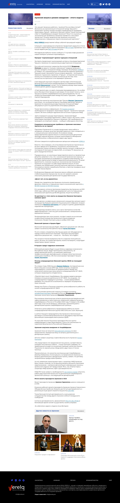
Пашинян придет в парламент (17, 59)
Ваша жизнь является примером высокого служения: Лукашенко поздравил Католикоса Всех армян (18, 126)
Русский (37, 14)
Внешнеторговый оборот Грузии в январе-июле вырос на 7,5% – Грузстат (19, 159)
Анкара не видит (68, 109)
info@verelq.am (20, 494)
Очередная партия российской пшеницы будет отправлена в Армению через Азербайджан (99, 113)
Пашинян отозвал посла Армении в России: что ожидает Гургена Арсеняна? (18, 142)
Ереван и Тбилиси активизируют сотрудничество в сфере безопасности (19, 65)
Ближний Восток (59, 4)
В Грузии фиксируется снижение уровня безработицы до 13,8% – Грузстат (99, 105)
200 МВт (71, 390)
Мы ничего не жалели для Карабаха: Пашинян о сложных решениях (98, 71)
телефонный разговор (43, 293)
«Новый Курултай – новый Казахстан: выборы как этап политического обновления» (19, 36)
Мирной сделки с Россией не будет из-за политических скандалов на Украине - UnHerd (20, 90)
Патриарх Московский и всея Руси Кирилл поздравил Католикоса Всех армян (19, 74)
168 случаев (69, 47)
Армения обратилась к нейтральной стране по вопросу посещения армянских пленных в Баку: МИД (19, 112)
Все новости (30, 28)
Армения (40, 4)
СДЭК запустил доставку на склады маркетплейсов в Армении (97, 121)
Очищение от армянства (15, 104)
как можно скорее (71, 372)
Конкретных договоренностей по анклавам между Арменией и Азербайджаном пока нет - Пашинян (98, 79)
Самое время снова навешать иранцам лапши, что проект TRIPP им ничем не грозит (20, 151)
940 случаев (52, 49)
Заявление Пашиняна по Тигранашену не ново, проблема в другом (19, 81)
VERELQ (80, 70)
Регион (47, 4)
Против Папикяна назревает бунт (18, 119)
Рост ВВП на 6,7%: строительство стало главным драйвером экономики (19, 167)
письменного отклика (63, 331)
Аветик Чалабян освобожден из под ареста (19, 52)
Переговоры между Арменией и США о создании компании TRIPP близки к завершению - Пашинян (99, 63)
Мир (68, 4)
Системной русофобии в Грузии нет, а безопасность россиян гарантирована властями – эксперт (98, 97)
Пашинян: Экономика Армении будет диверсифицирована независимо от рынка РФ (98, 88)
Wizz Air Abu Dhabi (72, 401)
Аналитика (30, 4)
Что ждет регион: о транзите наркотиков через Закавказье (17, 45)
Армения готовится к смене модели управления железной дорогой (19, 134)
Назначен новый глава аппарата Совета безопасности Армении (20, 97)
